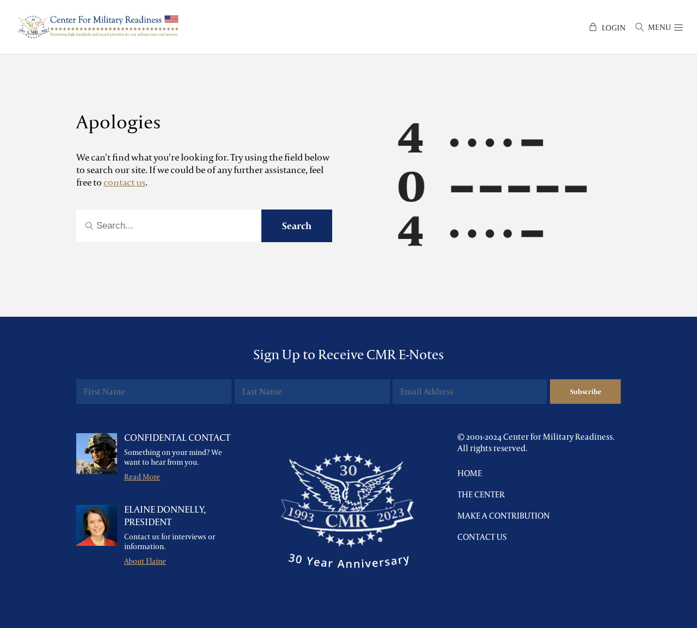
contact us (124, 182)
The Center (481, 494)
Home (469, 473)
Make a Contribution (503, 515)
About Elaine (145, 561)
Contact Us (482, 537)
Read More (142, 477)
